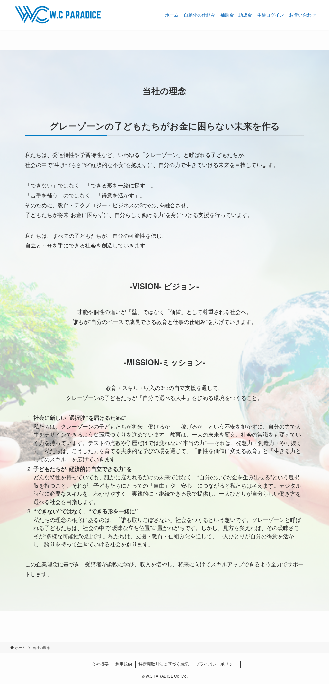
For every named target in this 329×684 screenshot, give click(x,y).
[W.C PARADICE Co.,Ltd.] (58, 14)
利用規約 (123, 664)
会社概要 (100, 664)
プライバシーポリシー (216, 664)
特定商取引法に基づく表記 (163, 664)
